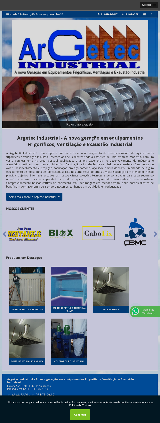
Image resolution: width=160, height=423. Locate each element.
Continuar (80, 414)
